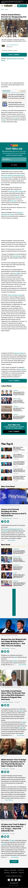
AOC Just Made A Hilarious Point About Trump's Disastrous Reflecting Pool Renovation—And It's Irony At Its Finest (18, 458)
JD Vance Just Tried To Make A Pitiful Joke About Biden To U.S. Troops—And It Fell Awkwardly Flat (13, 827)
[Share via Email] (8, 521)
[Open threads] (16, 880)
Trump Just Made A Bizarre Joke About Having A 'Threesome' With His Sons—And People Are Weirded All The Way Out (19, 403)
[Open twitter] (12, 880)
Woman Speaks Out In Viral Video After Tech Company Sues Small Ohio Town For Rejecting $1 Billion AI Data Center (19, 395)
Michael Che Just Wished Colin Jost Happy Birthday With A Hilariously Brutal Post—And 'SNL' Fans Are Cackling (13, 642)
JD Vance (12, 840)
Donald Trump (17, 398)
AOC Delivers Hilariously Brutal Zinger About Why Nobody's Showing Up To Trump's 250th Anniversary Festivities (19, 479)
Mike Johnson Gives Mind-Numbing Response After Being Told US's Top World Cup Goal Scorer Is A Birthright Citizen (19, 450)
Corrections (7, 872)
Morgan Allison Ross (7, 518)
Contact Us (21, 872)
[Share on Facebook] (2, 521)
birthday (15, 661)
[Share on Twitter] (5, 521)
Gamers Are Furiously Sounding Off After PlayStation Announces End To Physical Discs (13, 512)
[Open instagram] (19, 880)
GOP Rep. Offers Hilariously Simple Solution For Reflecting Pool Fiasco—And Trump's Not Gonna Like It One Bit (19, 562)
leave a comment (14, 54)
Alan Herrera (6, 768)
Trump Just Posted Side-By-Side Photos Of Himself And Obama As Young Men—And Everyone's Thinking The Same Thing (19, 472)
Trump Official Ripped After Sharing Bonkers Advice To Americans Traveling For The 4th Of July (19, 464)
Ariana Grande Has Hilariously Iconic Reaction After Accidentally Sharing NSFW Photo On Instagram (18, 570)
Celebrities (16, 549)
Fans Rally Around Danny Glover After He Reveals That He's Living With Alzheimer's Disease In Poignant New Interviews (13, 695)
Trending (15, 390)
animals (15, 118)
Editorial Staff (14, 872)
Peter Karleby (6, 648)
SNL (15, 657)
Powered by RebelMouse (14, 885)
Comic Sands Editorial (13, 44)
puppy (4, 120)
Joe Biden (4, 844)
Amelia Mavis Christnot (8, 702)
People (15, 573)
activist (21, 711)
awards (21, 727)
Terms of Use (21, 870)
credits (24, 722)
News (6, 9)
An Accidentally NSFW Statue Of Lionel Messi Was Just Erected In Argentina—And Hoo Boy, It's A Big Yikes (19, 553)
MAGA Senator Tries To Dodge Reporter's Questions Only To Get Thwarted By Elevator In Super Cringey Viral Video (13, 763)
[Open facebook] (9, 880)
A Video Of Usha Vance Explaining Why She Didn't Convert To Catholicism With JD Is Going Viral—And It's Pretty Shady (19, 578)
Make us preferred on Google (10, 50)
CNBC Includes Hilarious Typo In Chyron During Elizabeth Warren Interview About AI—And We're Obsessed (19, 585)
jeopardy (17, 197)
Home (2, 9)
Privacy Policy (13, 870)
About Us (6, 870)
